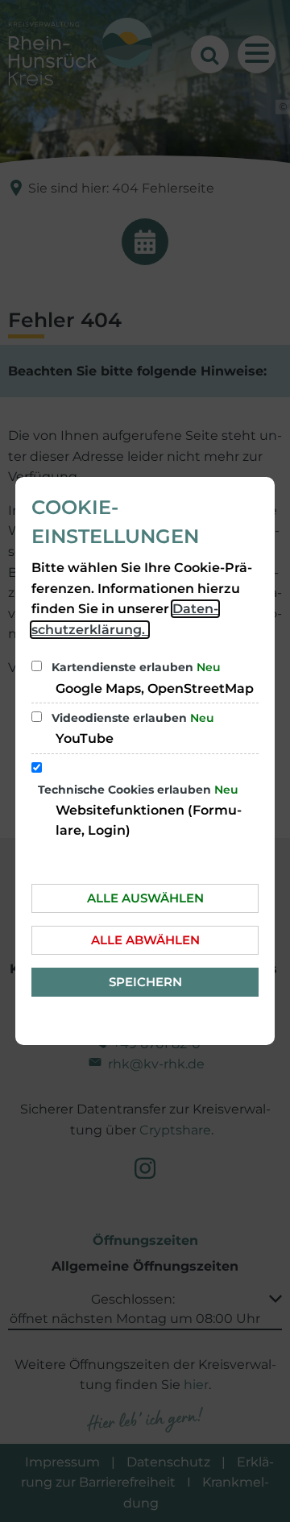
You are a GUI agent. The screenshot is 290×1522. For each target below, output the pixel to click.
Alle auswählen (145, 898)
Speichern (145, 981)
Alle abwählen (145, 940)
